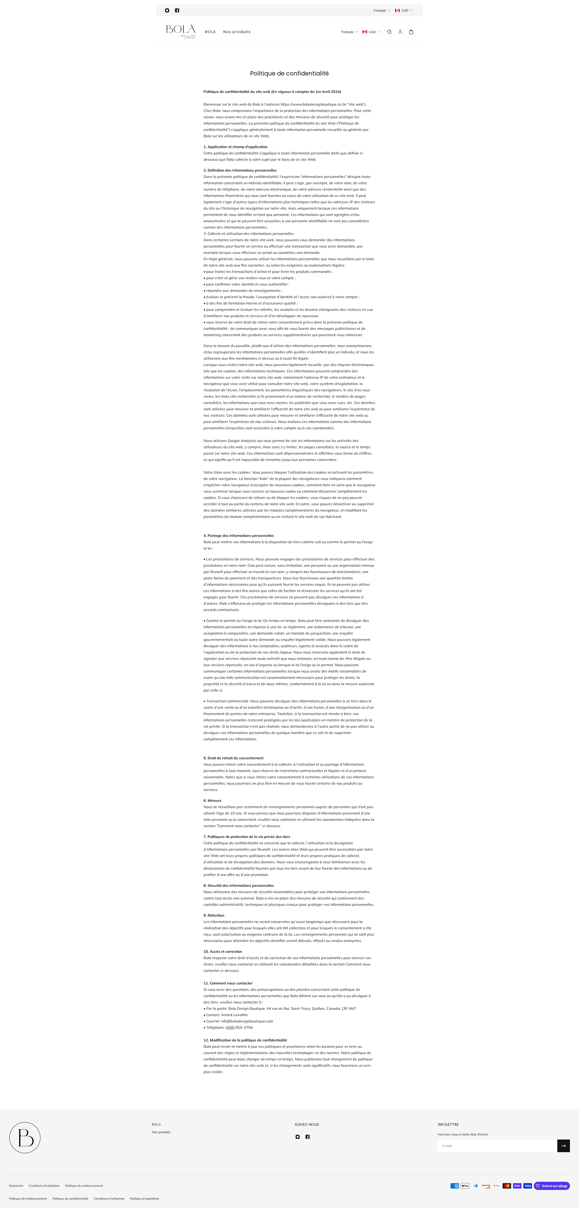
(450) (230, 1027)
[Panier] (411, 32)
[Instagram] (167, 10)
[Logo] (181, 32)
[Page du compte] (400, 32)
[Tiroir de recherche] (389, 32)
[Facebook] (177, 10)
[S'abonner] (563, 1146)
